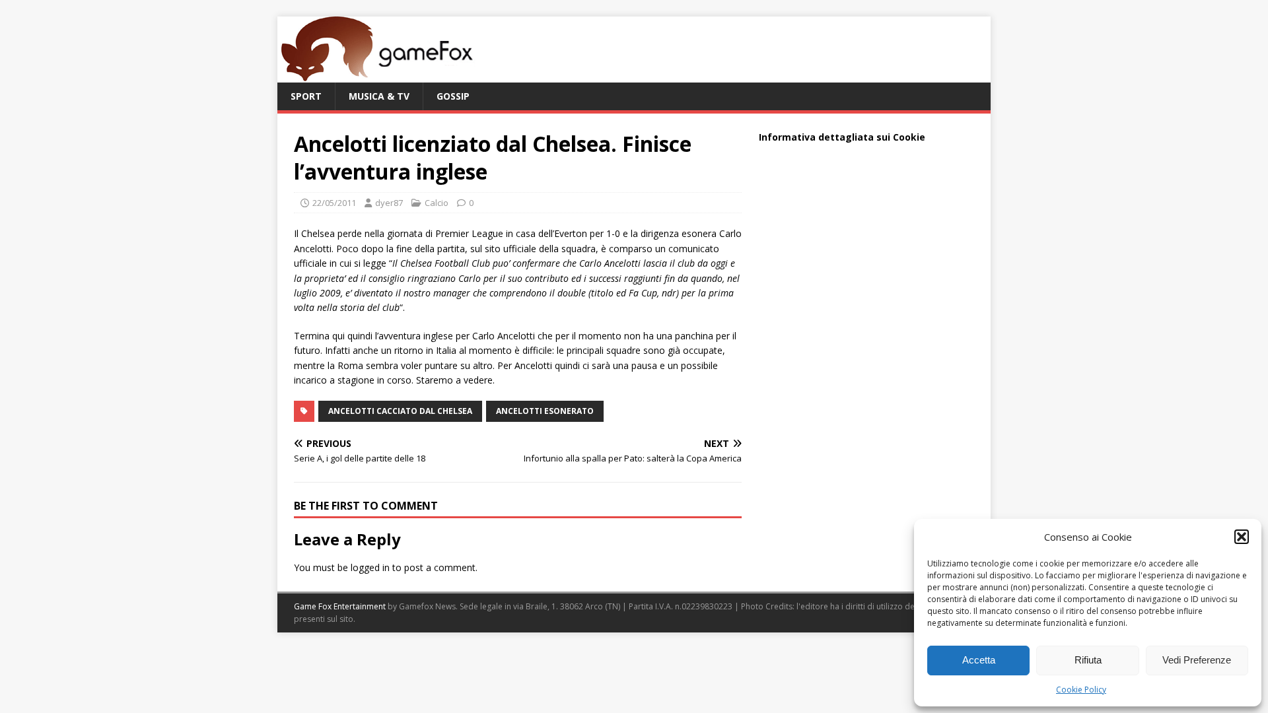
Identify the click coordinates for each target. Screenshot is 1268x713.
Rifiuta (1088, 659)
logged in (370, 567)
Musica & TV (379, 96)
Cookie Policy (1081, 689)
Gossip (453, 96)
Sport (306, 96)
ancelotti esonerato (545, 411)
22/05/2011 (334, 203)
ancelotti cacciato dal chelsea (400, 411)
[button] (1241, 536)
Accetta (978, 659)
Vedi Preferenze (1196, 659)
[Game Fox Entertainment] (376, 75)
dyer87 (389, 203)
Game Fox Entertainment (340, 606)
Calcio (436, 203)
